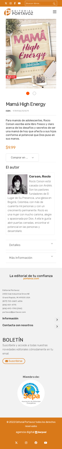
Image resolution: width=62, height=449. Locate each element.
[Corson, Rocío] (17, 184)
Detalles (14, 245)
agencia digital (25, 432)
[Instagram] (27, 440)
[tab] (31, 245)
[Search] (52, 4)
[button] (27, 93)
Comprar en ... (19, 157)
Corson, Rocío (40, 176)
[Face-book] (36, 440)
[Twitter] (17, 440)
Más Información (20, 258)
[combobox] (41, 3)
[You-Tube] (45, 440)
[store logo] (18, 12)
